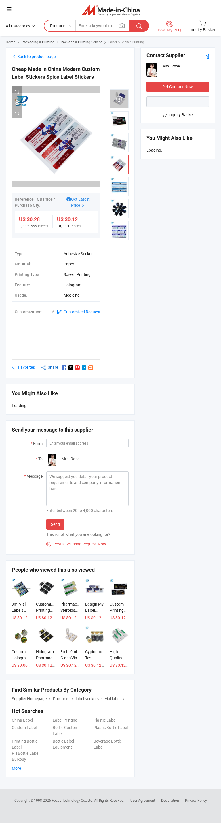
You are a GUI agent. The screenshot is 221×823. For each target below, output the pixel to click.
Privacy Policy (196, 800)
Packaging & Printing (38, 41)
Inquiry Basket (181, 114)
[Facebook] (64, 367)
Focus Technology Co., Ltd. (73, 800)
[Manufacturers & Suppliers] (111, 10)
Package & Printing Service (81, 41)
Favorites (26, 367)
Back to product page (36, 56)
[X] (70, 367)
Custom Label (24, 727)
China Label (22, 720)
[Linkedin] (84, 367)
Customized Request (82, 311)
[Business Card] (207, 56)
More (17, 768)
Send (55, 524)
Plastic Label (105, 720)
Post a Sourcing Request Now (76, 544)
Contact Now (181, 86)
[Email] (90, 367)
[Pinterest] (77, 367)
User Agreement (142, 800)
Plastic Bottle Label (111, 727)
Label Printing (65, 720)
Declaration (170, 800)
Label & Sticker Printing (126, 41)
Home (10, 41)
